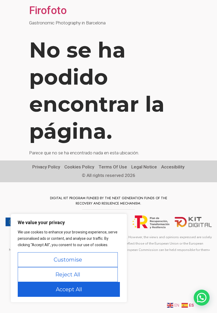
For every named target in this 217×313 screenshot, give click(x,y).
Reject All (67, 274)
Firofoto (48, 10)
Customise (68, 260)
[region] (69, 258)
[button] (202, 298)
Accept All (69, 289)
